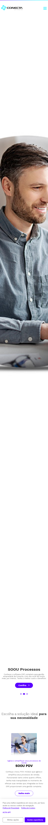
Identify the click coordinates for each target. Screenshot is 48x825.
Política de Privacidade (11, 808)
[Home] (12, 8)
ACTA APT (7, 812)
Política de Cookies (28, 808)
